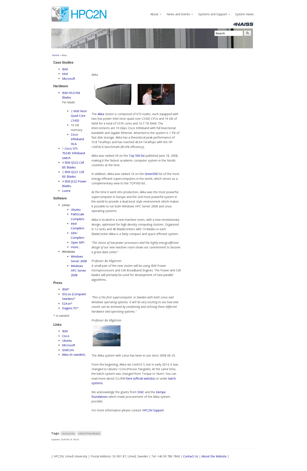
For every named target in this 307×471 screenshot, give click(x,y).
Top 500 (134, 156)
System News (244, 14)
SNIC (140, 392)
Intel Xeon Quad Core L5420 (79, 115)
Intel (65, 74)
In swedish (77, 355)
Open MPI (77, 242)
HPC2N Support (153, 410)
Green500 (151, 174)
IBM (65, 69)
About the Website (214, 456)
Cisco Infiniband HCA (77, 139)
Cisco (65, 336)
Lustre (66, 191)
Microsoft (68, 79)
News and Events (178, 14)
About (154, 14)
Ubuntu (76, 210)
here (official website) (140, 378)
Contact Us (190, 456)
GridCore (68, 350)
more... (75, 247)
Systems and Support (212, 14)
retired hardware (89, 433)
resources (68, 433)
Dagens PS (69, 308)
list (143, 156)
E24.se (66, 303)
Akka (65, 355)
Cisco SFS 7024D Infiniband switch (73, 153)
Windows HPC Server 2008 (78, 270)
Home (55, 55)
